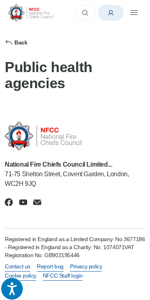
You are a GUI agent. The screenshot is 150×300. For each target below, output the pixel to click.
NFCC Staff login (63, 275)
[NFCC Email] (37, 202)
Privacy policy (86, 266)
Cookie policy (20, 275)
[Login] (111, 13)
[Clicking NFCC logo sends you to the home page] (75, 136)
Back (20, 42)
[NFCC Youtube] (23, 202)
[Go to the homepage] (30, 12)
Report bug (50, 266)
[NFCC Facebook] (9, 202)
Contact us (17, 266)
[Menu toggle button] (134, 13)
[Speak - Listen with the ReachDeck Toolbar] (12, 289)
